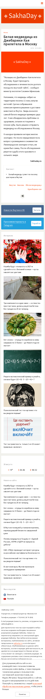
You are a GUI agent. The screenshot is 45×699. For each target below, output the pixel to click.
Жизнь (6, 32)
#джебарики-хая (34, 189)
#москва (20, 185)
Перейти (36, 223)
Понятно (22, 694)
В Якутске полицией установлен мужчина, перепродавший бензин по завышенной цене (21, 530)
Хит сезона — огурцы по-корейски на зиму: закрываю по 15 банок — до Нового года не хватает (21, 511)
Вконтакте (11, 594)
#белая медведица (33, 185)
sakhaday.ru (18, 643)
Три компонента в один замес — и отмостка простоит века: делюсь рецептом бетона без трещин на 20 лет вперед (22, 500)
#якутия (12, 185)
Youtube (10, 598)
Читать (37, 210)
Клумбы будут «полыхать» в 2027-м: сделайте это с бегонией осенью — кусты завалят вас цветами (21, 489)
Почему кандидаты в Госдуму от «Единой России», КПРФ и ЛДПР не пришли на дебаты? (21, 542)
